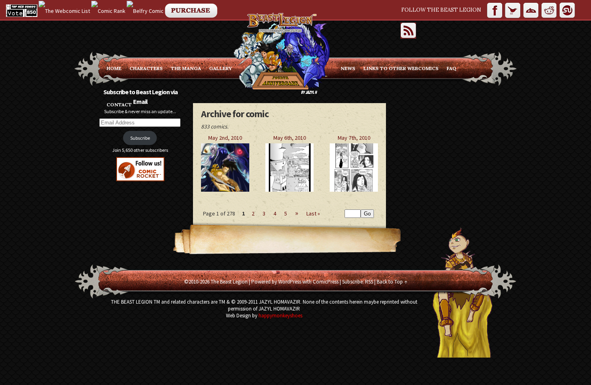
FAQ (451, 68)
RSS (369, 281)
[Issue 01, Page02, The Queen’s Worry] (354, 189)
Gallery (220, 68)
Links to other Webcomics (401, 68)
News (348, 68)
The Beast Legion (229, 281)
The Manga (186, 68)
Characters (146, 68)
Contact (119, 104)
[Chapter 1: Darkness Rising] (225, 189)
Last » (313, 213)
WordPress (289, 281)
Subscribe (140, 138)
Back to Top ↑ (392, 281)
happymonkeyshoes (280, 315)
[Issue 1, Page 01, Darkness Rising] (289, 189)
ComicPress (326, 281)
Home (114, 68)
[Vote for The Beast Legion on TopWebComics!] (21, 10)
